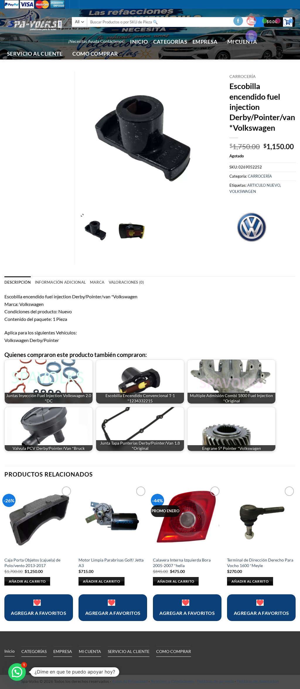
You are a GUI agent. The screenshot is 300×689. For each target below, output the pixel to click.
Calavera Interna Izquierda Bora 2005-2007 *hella (182, 562)
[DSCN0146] (97, 231)
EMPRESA (204, 42)
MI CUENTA (90, 651)
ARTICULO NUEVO (263, 185)
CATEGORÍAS (170, 42)
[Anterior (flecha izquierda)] (10, 344)
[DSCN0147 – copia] (132, 231)
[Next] (295, 557)
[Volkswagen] (251, 226)
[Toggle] (58, 664)
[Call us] (46, 41)
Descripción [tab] (17, 282)
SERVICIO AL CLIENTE (35, 54)
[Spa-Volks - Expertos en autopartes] (33, 22)
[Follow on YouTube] (54, 41)
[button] (17, 41)
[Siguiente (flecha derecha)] (289, 344)
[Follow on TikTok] (39, 41)
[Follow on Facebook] (31, 41)
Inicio (139, 42)
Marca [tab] (97, 282)
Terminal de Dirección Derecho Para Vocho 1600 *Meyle (260, 562)
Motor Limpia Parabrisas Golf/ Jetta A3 (111, 562)
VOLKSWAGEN (242, 191)
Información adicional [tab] (60, 282)
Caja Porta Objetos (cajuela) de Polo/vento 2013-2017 (32, 562)
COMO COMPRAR (95, 54)
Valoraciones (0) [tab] (126, 282)
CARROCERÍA (242, 76)
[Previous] (4, 557)
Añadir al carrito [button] (27, 581)
